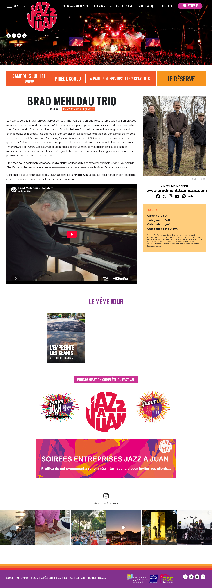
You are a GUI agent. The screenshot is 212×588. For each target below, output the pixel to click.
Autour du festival (122, 6)
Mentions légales (97, 577)
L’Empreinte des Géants (62, 350)
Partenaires (22, 577)
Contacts (81, 577)
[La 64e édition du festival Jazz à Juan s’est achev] (17, 527)
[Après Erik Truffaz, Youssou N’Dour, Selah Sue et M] (52, 527)
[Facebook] (8, 35)
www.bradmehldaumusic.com (177, 190)
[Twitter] (14, 35)
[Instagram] (24, 35)
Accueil (9, 577)
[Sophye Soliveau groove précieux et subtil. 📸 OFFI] (88, 527)
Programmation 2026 (76, 6)
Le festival (99, 6)
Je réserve (181, 78)
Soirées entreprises (51, 577)
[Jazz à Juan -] (42, 16)
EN (23, 6)
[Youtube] (19, 35)
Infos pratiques (147, 6)
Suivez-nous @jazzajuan (106, 503)
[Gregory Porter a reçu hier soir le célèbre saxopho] (159, 527)
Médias (34, 577)
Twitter (191, 576)
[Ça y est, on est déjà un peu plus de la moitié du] (123, 527)
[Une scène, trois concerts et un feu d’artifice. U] (194, 527)
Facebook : (185, 576)
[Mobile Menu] (9, 6)
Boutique (166, 6)
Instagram (203, 576)
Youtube (197, 576)
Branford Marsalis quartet (78, 109)
